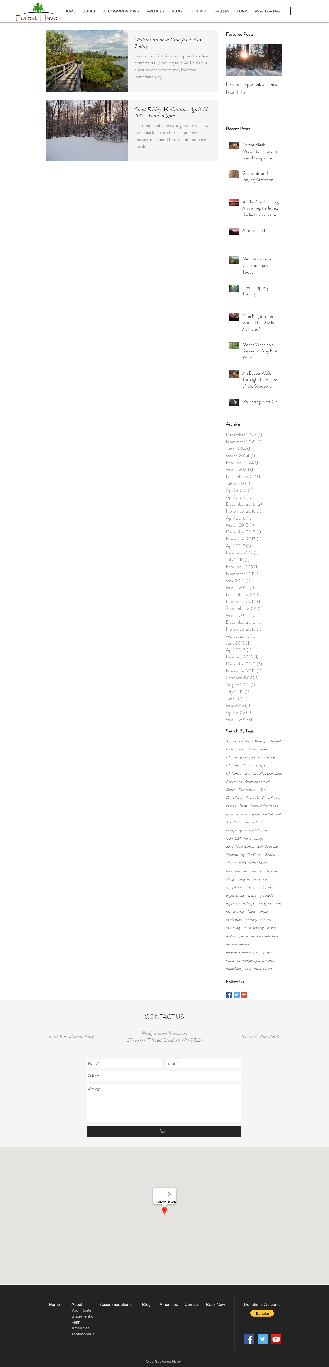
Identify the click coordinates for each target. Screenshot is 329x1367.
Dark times (234, 781)
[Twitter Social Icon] (263, 1339)
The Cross (254, 854)
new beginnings (253, 927)
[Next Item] (274, 60)
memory (251, 919)
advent (231, 862)
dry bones (264, 887)
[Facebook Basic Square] (229, 995)
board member (236, 870)
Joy (228, 822)
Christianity (266, 757)
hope (277, 903)
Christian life (258, 749)
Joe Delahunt (271, 814)
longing (263, 911)
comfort (269, 879)
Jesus (255, 814)
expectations (235, 895)
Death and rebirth (257, 781)
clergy (230, 879)
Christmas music (238, 773)
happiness (233, 903)
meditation (234, 919)
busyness (273, 870)
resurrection (263, 968)
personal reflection (264, 936)
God (262, 789)
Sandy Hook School (240, 846)
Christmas (233, 765)
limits (251, 911)
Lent (237, 822)
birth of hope (258, 862)
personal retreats (238, 943)
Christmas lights (255, 765)
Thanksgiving (235, 854)
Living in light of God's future (246, 830)
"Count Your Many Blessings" (246, 741)
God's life (252, 797)
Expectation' (247, 789)
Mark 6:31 (233, 838)
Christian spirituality (240, 757)
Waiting (269, 854)
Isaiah (230, 814)
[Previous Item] (234, 60)
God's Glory (234, 797)
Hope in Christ (236, 805)
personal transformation (243, 952)
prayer (267, 952)
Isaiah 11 (242, 814)
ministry (265, 919)
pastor (271, 927)
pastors (231, 936)
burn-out (257, 870)
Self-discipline (267, 846)
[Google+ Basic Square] (244, 995)
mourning (233, 927)
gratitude (266, 895)
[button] (262, 1313)
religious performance (258, 960)
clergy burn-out (248, 879)
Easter (230, 789)
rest (248, 968)
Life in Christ (252, 822)
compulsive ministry (240, 887)
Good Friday (271, 797)
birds (242, 862)
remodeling (234, 968)
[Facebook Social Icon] (249, 1339)
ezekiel (252, 895)
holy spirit (264, 903)
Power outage (253, 838)
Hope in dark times (264, 805)
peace (243, 936)
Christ (240, 749)
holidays (248, 903)
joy (228, 911)
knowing (238, 911)
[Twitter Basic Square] (237, 995)
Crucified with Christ (267, 773)
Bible (229, 749)
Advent (275, 741)
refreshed (233, 960)
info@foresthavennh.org (71, 1036)
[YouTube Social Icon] (276, 1339)
